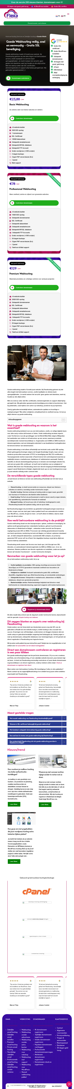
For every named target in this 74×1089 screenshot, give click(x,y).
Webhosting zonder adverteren (26, 1034)
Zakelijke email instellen (10, 1037)
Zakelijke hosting (29, 36)
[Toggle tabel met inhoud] (62, 419)
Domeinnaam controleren (37, 23)
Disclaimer (61, 1045)
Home (8, 36)
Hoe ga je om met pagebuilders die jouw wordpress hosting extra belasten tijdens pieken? (21, 831)
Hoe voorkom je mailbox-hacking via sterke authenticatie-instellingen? (21, 772)
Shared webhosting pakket (26, 1074)
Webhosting (26, 1029)
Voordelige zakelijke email (11, 1054)
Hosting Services (17, 36)
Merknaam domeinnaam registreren (40, 1057)
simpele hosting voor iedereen (28, 617)
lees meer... (14, 804)
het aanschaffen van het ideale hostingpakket (30, 646)
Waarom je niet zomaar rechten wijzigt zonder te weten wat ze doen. (51, 774)
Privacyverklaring (63, 1035)
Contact (60, 1028)
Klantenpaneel (62, 1043)
